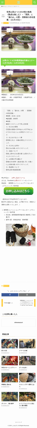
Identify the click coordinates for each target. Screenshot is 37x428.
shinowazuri (18, 322)
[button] (9, 294)
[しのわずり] (18, 2)
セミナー (6, 23)
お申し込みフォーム (18, 178)
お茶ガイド (18, 180)
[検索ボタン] (34, 2)
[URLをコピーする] (27, 294)
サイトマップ (18, 422)
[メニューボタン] (2, 2)
